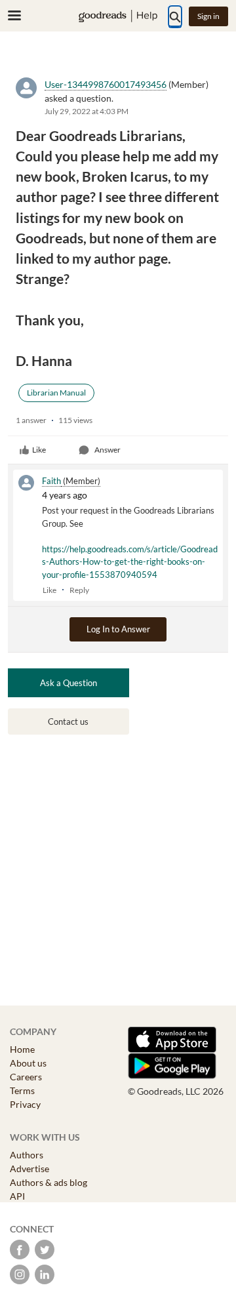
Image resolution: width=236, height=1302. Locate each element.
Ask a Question (68, 683)
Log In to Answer (118, 629)
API (17, 1196)
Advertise (29, 1168)
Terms (22, 1090)
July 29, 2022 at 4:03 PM (86, 111)
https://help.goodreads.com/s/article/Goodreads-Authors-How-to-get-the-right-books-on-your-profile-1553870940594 (130, 562)
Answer (107, 450)
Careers (26, 1076)
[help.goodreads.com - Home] (118, 16)
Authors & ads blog (48, 1182)
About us (28, 1062)
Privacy (25, 1104)
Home (22, 1049)
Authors (26, 1154)
